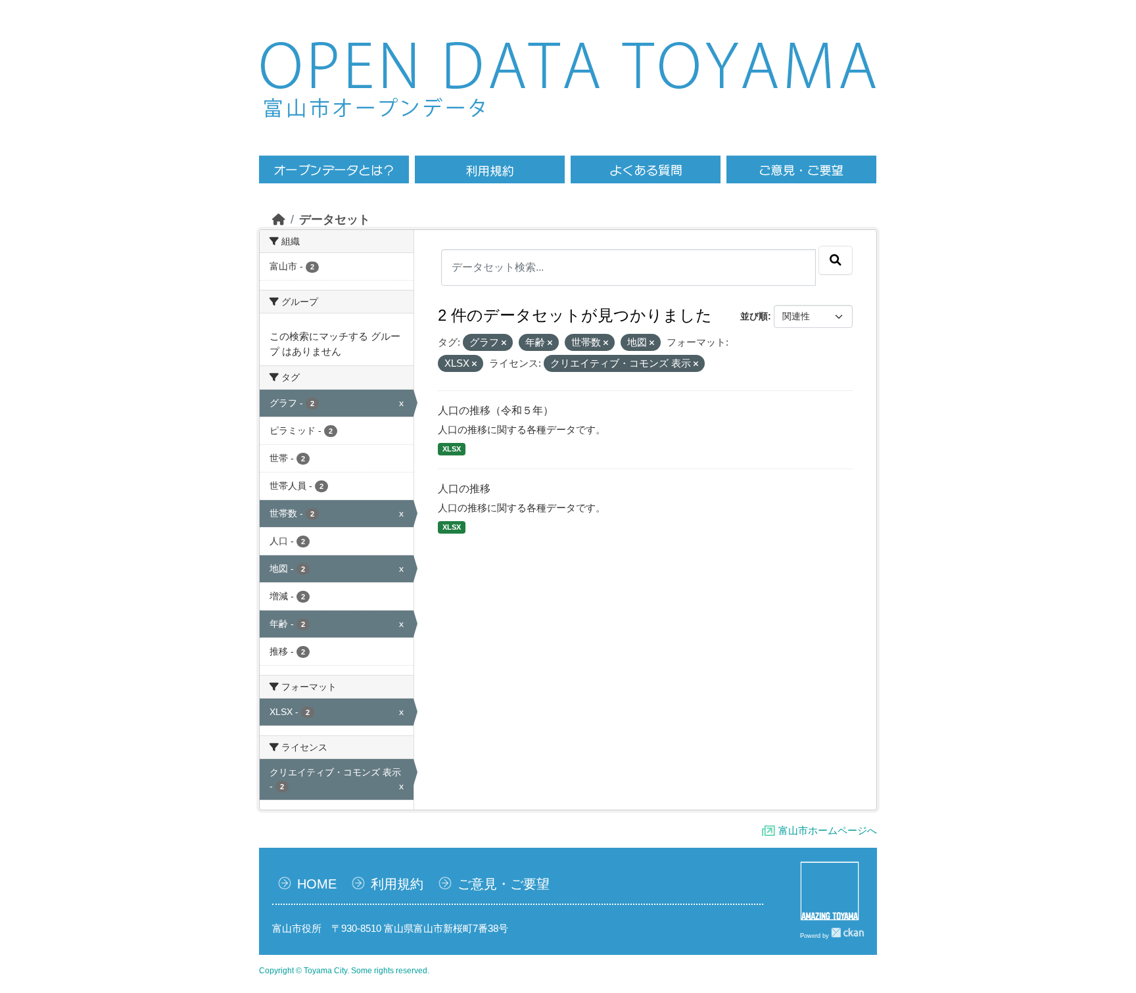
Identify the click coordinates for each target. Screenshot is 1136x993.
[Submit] (835, 260)
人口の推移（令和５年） (496, 410)
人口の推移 (464, 488)
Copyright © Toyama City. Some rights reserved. (344, 970)
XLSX (451, 449)
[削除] (504, 343)
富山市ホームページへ (827, 830)
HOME (317, 884)
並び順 (754, 316)
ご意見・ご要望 (504, 884)
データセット (334, 219)
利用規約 (397, 884)
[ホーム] (278, 219)
